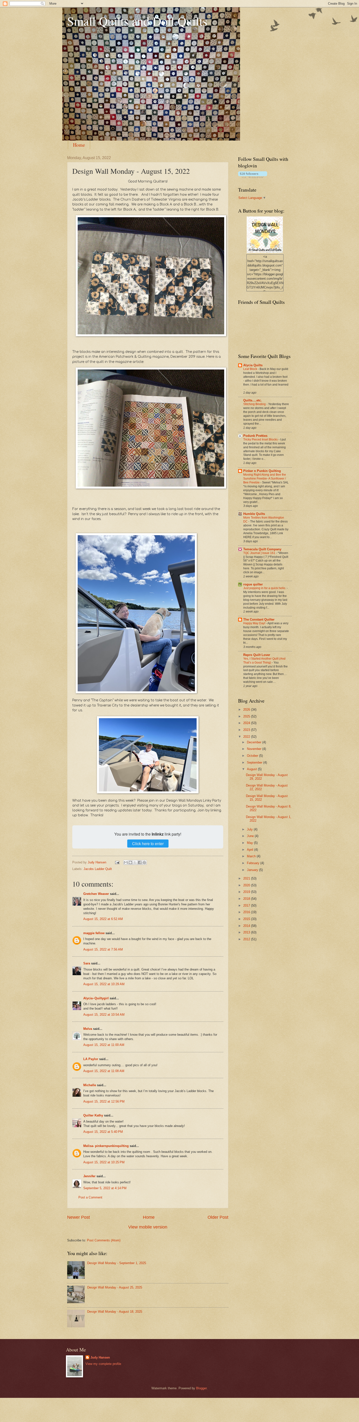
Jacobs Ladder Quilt (98, 869)
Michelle (89, 1085)
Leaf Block (250, 369)
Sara (86, 963)
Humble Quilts (254, 514)
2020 (247, 885)
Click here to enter (148, 843)
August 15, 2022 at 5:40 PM (103, 1132)
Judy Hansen (100, 1357)
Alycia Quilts (253, 365)
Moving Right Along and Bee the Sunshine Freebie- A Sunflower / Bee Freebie (264, 478)
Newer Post (78, 1217)
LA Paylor (90, 1059)
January (253, 870)
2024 (247, 723)
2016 (247, 912)
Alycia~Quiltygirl (96, 998)
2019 (247, 892)
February (253, 863)
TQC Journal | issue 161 (259, 553)
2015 (247, 919)
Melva (87, 1029)
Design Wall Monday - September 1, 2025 (116, 1263)
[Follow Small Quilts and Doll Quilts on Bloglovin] (252, 177)
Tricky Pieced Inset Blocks (260, 439)
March (252, 856)
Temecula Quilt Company (262, 549)
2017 (247, 905)
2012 (247, 939)
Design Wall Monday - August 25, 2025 (114, 1287)
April (250, 849)
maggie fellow (94, 933)
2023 (247, 730)
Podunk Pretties (255, 436)
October (253, 755)
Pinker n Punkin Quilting (262, 471)
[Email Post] (117, 862)
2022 (247, 736)
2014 (247, 926)
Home (79, 145)
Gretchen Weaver (96, 894)
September (255, 762)
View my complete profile (103, 1364)
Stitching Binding (254, 404)
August (252, 769)
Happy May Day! (254, 623)
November (254, 749)
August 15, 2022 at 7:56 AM (103, 949)
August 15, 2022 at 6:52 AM (103, 919)
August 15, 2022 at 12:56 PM (104, 1101)
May (250, 843)
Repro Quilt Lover (256, 655)
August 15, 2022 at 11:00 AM (103, 1045)
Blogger (201, 1388)
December (254, 742)
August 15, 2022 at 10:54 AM (104, 1014)
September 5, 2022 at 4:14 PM (105, 1188)
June (251, 836)
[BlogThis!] (130, 862)
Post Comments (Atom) (103, 1240)
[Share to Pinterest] (144, 862)
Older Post (218, 1217)
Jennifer (89, 1176)
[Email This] (125, 862)
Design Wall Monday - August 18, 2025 (114, 1311)
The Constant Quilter (259, 619)
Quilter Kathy (93, 1115)
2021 (247, 878)
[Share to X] (135, 862)
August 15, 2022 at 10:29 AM (104, 984)
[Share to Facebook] (139, 862)
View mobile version (147, 1227)
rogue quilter (253, 584)
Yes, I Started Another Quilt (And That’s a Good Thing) (264, 660)
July (250, 829)
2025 (247, 716)
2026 (247, 709)
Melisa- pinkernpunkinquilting (106, 1146)
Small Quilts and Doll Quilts (137, 21)
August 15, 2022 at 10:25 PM (104, 1162)
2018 (247, 898)
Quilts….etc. (252, 400)
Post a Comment (90, 1197)
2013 (247, 932)
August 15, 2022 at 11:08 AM (103, 1071)
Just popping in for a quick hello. (265, 588)
